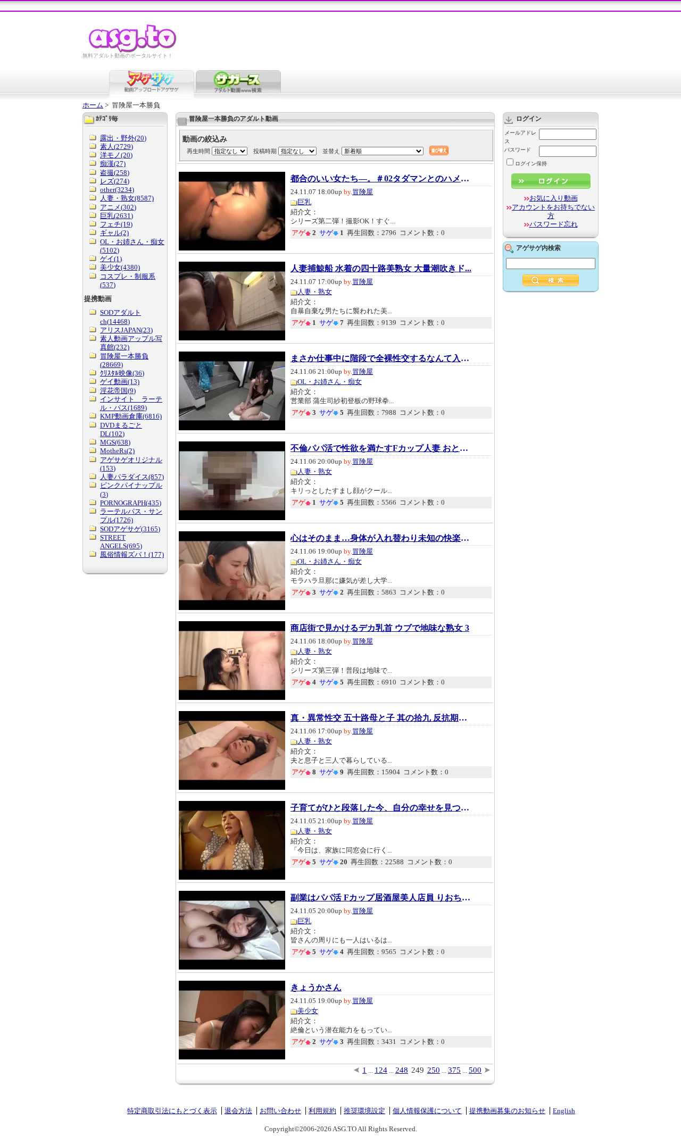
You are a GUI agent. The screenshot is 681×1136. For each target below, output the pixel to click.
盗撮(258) (114, 173)
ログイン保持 (531, 163)
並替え (331, 151)
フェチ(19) (116, 224)
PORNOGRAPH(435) (130, 503)
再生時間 (198, 151)
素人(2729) (116, 147)
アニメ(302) (118, 207)
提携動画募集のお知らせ (507, 1111)
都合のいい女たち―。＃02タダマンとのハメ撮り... (380, 178)
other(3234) (117, 190)
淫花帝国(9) (118, 391)
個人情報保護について (427, 1111)
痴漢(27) (113, 164)
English (564, 1111)
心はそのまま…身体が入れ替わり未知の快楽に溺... (380, 538)
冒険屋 (362, 192)
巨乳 (304, 202)
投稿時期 (265, 151)
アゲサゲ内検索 (538, 248)
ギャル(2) (114, 233)
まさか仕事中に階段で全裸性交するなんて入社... (380, 358)
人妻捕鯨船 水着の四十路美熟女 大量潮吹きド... (380, 268)
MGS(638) (115, 442)
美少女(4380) (120, 267)
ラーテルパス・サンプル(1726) (131, 515)
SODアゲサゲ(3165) (130, 529)
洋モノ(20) (116, 155)
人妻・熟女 (314, 292)
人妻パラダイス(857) (132, 477)
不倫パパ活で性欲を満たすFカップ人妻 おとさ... (380, 448)
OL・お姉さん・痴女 (329, 382)
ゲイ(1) (111, 259)
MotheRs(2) (117, 451)
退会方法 (238, 1111)
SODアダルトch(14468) (120, 316)
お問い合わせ (280, 1111)
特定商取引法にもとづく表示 (172, 1111)
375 (454, 1070)
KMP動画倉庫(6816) (131, 416)
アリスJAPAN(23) (126, 330)
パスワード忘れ (553, 224)
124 (381, 1070)
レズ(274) (114, 181)
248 (401, 1070)
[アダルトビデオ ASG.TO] (133, 51)
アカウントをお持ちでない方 (553, 211)
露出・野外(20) (123, 138)
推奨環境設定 (364, 1111)
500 (475, 1070)
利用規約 (322, 1111)
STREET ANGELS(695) (121, 541)
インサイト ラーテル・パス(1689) (131, 403)
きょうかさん (316, 987)
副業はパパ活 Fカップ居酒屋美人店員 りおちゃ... (380, 897)
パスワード (517, 150)
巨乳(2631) (116, 216)
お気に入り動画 (553, 198)
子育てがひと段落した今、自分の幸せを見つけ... (380, 808)
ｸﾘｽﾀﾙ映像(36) (122, 373)
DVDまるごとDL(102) (121, 429)
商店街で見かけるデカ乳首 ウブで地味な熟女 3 (379, 628)
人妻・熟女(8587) (127, 198)
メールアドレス (520, 137)
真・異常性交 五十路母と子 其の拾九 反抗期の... (380, 718)
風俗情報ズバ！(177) (132, 554)
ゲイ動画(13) (119, 382)
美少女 (307, 1011)
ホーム (92, 105)
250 (433, 1070)
